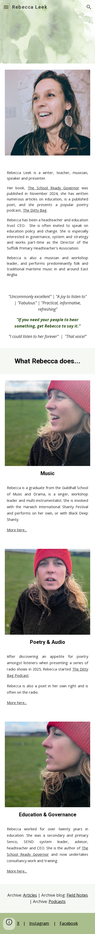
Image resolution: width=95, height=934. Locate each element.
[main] (47, 223)
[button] (6, 7)
